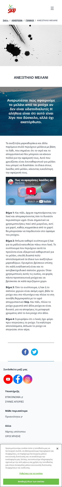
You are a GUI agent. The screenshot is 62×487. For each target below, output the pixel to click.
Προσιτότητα (12, 416)
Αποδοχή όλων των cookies (31, 481)
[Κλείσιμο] (57, 448)
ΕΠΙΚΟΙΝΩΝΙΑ (12, 397)
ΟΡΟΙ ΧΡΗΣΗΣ (12, 436)
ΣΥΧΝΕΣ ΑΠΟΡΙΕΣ (14, 401)
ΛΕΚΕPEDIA (17, 20)
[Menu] (52, 8)
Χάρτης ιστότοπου (15, 431)
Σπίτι (5, 20)
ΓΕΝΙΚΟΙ (30, 20)
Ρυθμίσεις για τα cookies (31, 473)
